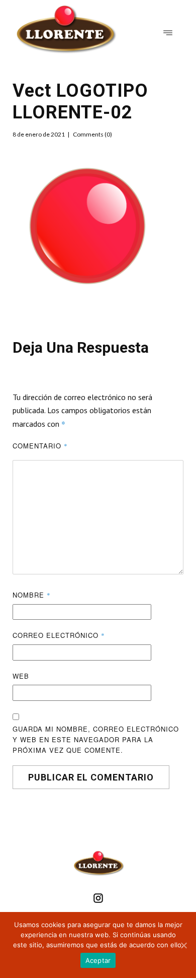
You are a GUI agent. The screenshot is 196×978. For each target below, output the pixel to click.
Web (21, 676)
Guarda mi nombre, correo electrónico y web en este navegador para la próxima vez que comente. (96, 739)
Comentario (40, 445)
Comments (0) (92, 134)
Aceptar (98, 960)
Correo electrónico (59, 635)
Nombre (32, 595)
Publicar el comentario (91, 777)
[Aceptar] (183, 945)
